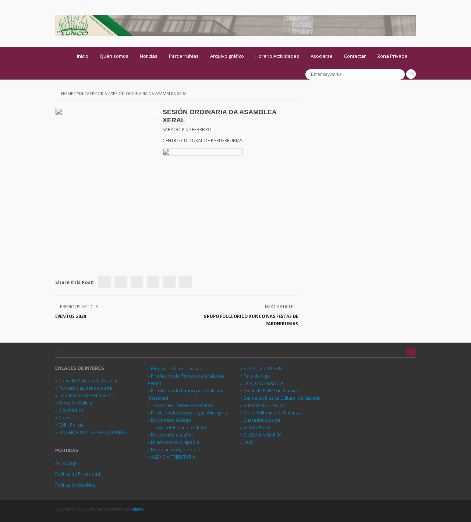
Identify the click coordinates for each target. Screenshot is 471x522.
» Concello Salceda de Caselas (86, 381)
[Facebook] (104, 282)
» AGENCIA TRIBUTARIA (171, 457)
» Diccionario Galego (169, 420)
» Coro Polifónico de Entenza (270, 413)
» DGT (246, 442)
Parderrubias (184, 56)
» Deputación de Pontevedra (85, 395)
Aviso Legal (67, 463)
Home (67, 93)
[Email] (185, 282)
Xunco (61, 350)
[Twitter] (120, 282)
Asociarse (322, 56)
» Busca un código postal (174, 449)
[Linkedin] (153, 282)
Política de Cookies (75, 485)
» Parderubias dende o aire (83, 388)
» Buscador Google (260, 420)
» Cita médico (69, 410)
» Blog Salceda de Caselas (175, 368)
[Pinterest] (169, 282)
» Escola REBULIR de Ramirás (270, 391)
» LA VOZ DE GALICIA (261, 383)
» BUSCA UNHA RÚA (261, 435)
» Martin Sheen (255, 427)
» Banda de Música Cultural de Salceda (280, 398)
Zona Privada (392, 56)
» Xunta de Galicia (73, 403)
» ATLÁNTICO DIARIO (262, 368)
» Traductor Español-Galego (177, 427)
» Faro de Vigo (255, 376)
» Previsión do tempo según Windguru (187, 413)
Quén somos (114, 56)
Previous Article (79, 307)
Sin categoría (92, 93)
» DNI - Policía (69, 425)
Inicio (82, 56)
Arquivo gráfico (227, 56)
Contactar (355, 56)
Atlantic (137, 509)
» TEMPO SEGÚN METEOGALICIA (180, 405)
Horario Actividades (277, 56)
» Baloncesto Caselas (262, 405)
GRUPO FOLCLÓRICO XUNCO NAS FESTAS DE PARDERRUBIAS (250, 319)
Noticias (148, 56)
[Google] (137, 282)
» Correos (65, 417)
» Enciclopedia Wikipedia (173, 442)
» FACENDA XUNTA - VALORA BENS (91, 432)
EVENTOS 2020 (70, 316)
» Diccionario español (170, 435)
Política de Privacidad (77, 474)
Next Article (279, 307)
